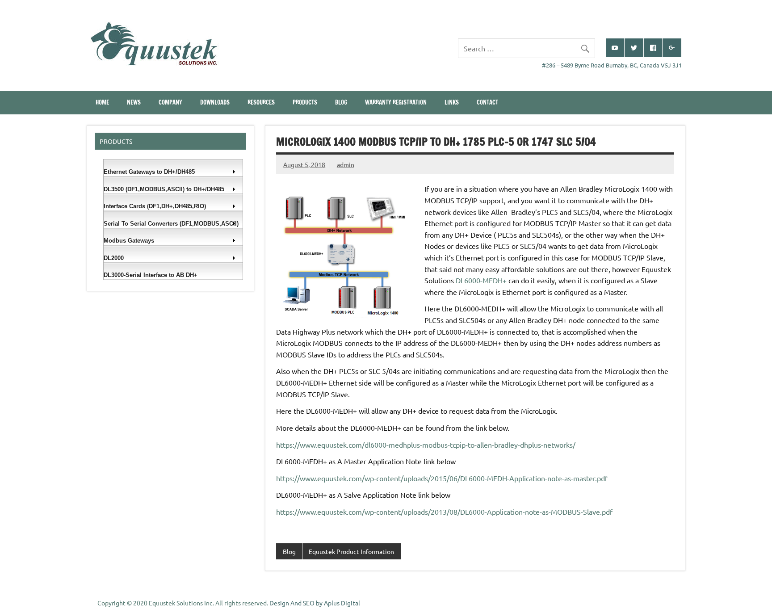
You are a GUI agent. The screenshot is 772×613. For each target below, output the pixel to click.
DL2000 (114, 258)
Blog (341, 102)
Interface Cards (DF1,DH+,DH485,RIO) (155, 206)
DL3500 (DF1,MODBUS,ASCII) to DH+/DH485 (164, 189)
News (134, 102)
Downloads (215, 102)
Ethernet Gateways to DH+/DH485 (149, 171)
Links (452, 102)
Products (305, 102)
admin (345, 164)
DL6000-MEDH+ (481, 280)
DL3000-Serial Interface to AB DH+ (150, 275)
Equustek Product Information (351, 551)
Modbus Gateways (129, 240)
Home (102, 102)
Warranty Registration (396, 102)
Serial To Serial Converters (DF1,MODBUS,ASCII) (171, 223)
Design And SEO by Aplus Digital (314, 603)
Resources (261, 102)
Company (170, 102)
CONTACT (487, 102)
